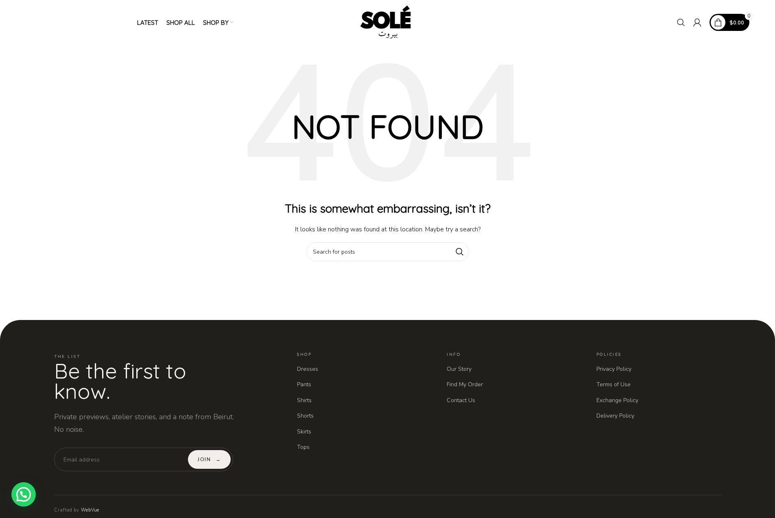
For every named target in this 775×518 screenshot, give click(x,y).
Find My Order (465, 384)
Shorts (305, 416)
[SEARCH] (459, 251)
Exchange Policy (617, 400)
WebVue (90, 510)
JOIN (209, 459)
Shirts (304, 400)
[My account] (697, 22)
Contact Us (461, 400)
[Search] (681, 22)
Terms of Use (613, 384)
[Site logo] (387, 22)
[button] (23, 494)
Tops (303, 447)
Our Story (459, 369)
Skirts (304, 431)
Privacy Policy (613, 369)
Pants (304, 384)
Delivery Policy (615, 416)
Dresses (307, 369)
